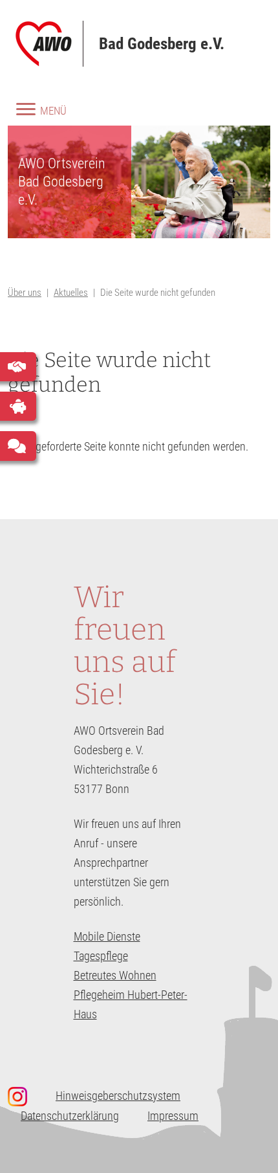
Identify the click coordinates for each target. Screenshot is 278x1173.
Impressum (172, 1116)
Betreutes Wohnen (115, 975)
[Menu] (22, 114)
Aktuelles (71, 292)
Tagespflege (101, 956)
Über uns (24, 292)
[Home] (49, 44)
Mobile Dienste (107, 936)
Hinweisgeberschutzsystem (118, 1095)
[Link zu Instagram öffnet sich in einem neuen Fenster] (24, 1096)
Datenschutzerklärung (70, 1116)
